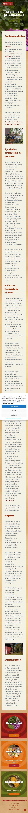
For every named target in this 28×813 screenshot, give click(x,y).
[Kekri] (8, 5)
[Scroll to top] (25, 810)
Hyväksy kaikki (14, 406)
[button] (25, 395)
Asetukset (14, 415)
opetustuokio (9, 54)
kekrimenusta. (9, 500)
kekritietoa (8, 47)
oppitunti (8, 56)
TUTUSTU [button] (14, 735)
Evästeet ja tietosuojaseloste (13, 417)
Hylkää (14, 410)
